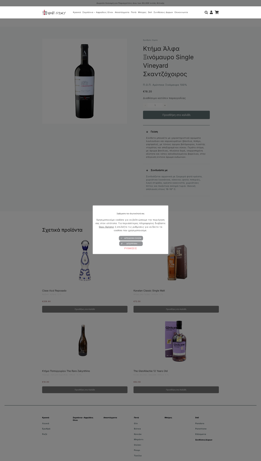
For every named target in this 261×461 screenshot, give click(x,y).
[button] (206, 12)
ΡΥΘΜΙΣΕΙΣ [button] (130, 248)
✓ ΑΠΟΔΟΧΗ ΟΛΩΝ (131, 238)
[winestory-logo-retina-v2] (54, 10)
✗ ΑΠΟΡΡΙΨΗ (131, 244)
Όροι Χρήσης (106, 227)
